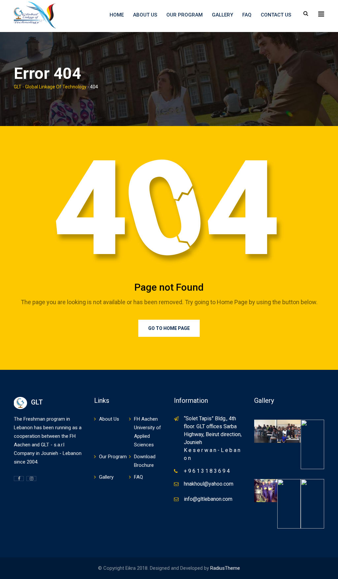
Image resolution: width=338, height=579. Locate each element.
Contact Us (276, 15)
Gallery (222, 15)
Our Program (184, 15)
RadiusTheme (225, 568)
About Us (145, 15)
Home (117, 15)
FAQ (247, 15)
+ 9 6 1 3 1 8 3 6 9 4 (207, 471)
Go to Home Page (169, 328)
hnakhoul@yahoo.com (208, 484)
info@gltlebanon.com (208, 499)
